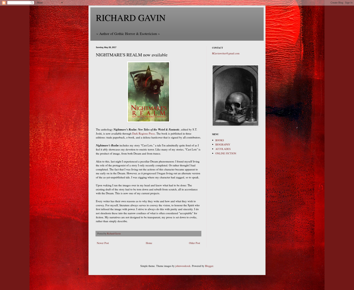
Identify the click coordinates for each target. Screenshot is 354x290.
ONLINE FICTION (225, 153)
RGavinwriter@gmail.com (226, 53)
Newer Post (103, 243)
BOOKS (219, 140)
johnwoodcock (182, 266)
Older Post (194, 243)
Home (149, 243)
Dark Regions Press (143, 133)
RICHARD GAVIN (131, 17)
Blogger (209, 266)
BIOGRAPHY (222, 144)
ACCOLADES (223, 149)
